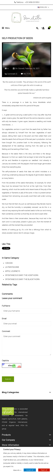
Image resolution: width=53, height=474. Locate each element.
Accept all (29, 470)
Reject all (44, 470)
